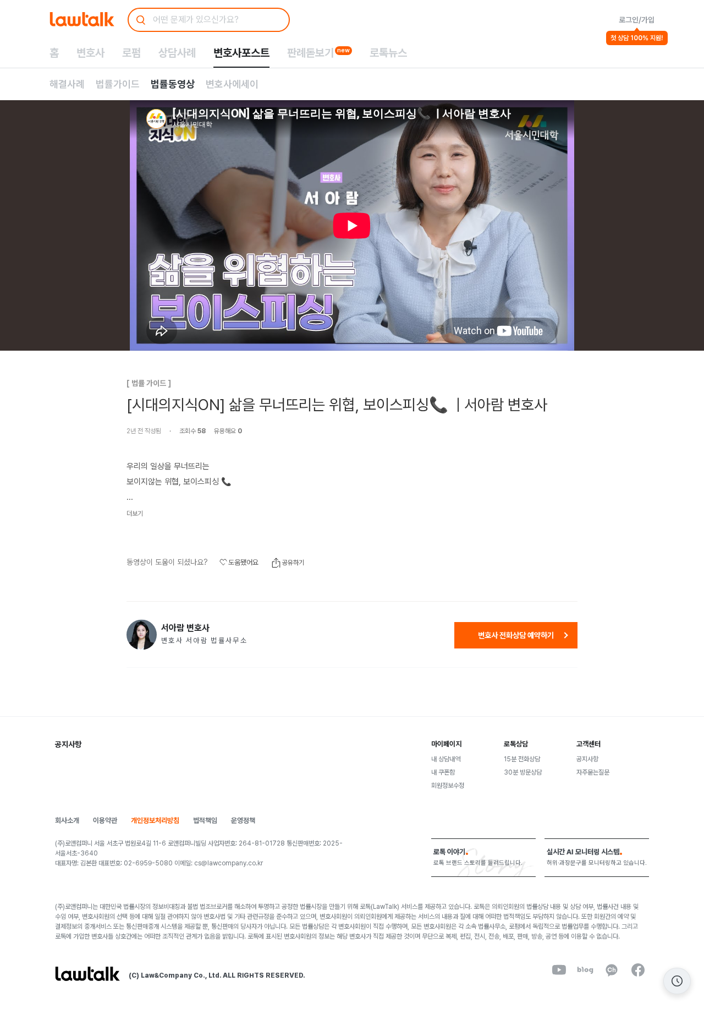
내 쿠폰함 (443, 772)
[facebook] (638, 970)
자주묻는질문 (592, 772)
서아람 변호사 (185, 628)
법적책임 (205, 820)
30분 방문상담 (523, 772)
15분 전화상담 (522, 759)
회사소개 (67, 820)
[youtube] (559, 970)
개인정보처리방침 (155, 820)
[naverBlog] (585, 970)
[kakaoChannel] (612, 970)
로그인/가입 (636, 19)
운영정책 (243, 820)
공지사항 (587, 759)
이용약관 (105, 820)
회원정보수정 (447, 785)
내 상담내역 (445, 759)
